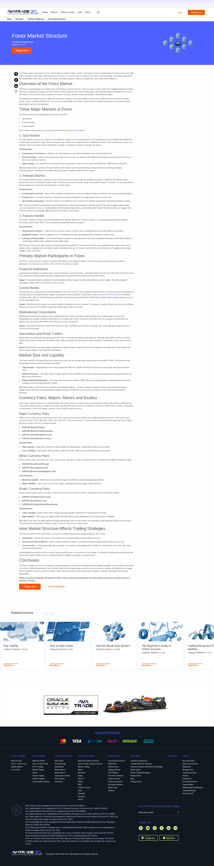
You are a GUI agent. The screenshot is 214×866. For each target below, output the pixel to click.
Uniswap (81, 796)
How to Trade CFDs (40, 764)
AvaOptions (59, 767)
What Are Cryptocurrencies (88, 761)
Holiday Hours (113, 767)
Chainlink (81, 793)
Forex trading (79, 130)
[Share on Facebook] (16, 74)
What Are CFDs (38, 761)
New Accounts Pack (190, 764)
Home (9, 19)
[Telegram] (175, 828)
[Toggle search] (98, 12)
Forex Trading (18, 756)
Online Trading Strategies (140, 773)
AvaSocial (58, 782)
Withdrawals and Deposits (193, 787)
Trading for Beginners (35, 19)
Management (188, 770)
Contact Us (187, 779)
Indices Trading (38, 779)
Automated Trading (62, 776)
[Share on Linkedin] (16, 86)
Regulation (187, 767)
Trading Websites (189, 790)
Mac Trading (60, 779)
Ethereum (82, 773)
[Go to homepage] (23, 12)
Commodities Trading (40, 782)
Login (180, 12)
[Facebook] (141, 828)
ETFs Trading (37, 767)
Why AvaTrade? (189, 761)
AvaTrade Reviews (190, 782)
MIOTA (80, 799)
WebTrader (59, 761)
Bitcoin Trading (84, 767)
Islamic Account (114, 779)
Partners (172, 756)
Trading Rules (136, 782)
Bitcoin (80, 770)
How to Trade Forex (68, 523)
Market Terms (136, 776)
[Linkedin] (169, 828)
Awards (185, 776)
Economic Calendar (115, 776)
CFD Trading (38, 756)
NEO (80, 785)
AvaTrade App (60, 764)
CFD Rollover (113, 773)
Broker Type (113, 787)
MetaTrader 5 (60, 773)
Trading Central (114, 770)
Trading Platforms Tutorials (141, 764)
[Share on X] (16, 80)
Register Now (196, 12)
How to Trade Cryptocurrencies (90, 764)
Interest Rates (188, 785)
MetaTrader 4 (60, 770)
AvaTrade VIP (188, 793)
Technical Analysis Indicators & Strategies (147, 767)
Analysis (111, 790)
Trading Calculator (115, 782)
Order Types (135, 770)
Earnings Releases (115, 785)
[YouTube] (148, 828)
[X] (162, 828)
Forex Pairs (15, 770)
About (87, 12)
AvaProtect (112, 764)
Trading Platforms (63, 756)
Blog (132, 779)
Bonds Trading (38, 770)
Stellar (80, 782)
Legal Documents (189, 773)
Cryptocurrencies (86, 756)
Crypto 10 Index (84, 787)
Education (19, 19)
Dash (80, 790)
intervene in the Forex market (109, 294)
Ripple (80, 776)
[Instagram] (155, 828)
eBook (34, 773)
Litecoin (81, 779)
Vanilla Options (17, 767)
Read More (8, 665)
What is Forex (16, 761)
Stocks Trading (38, 776)
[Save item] (16, 91)
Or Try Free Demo (56, 587)
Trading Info (114, 756)
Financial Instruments (116, 761)
